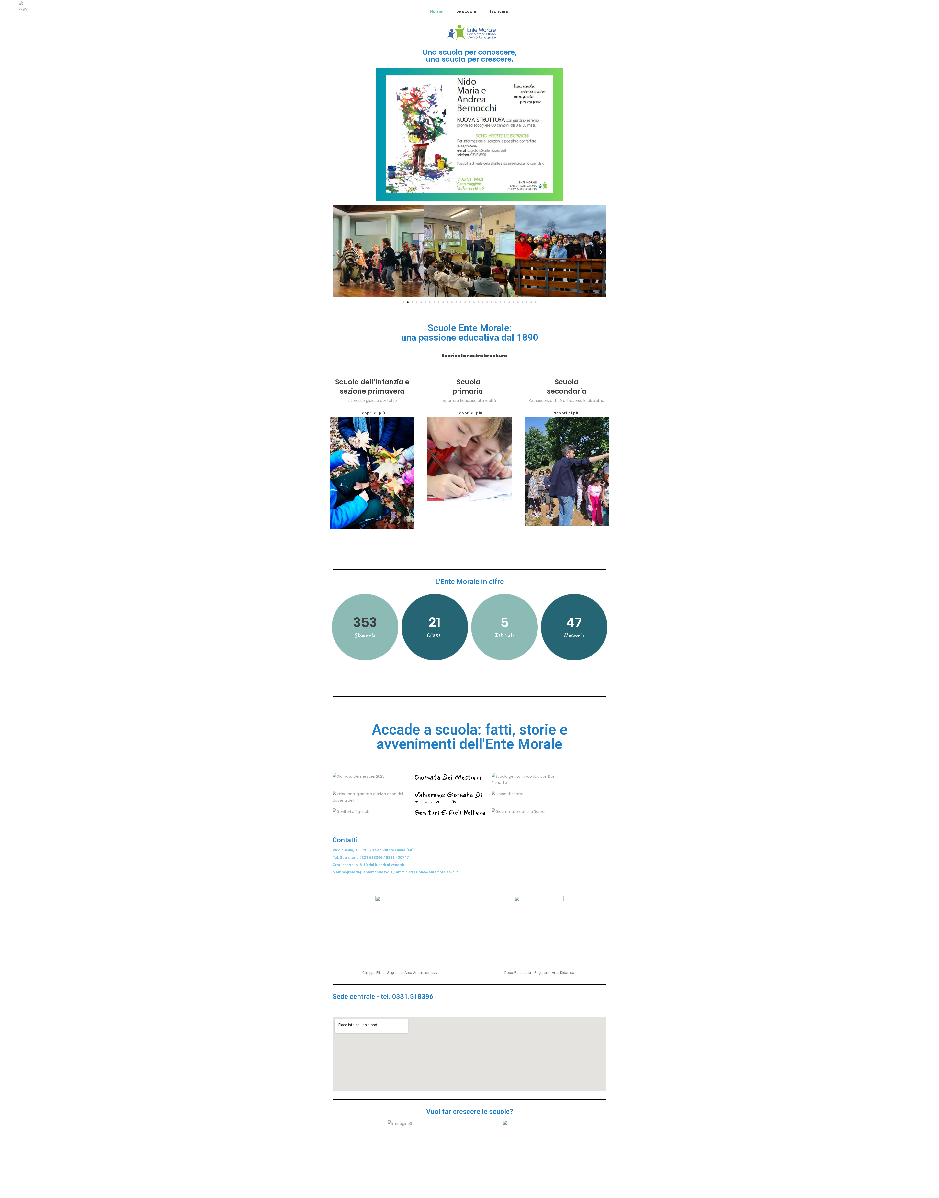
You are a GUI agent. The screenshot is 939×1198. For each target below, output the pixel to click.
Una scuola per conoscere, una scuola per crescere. (470, 55)
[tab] (385, 352)
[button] (403, 302)
